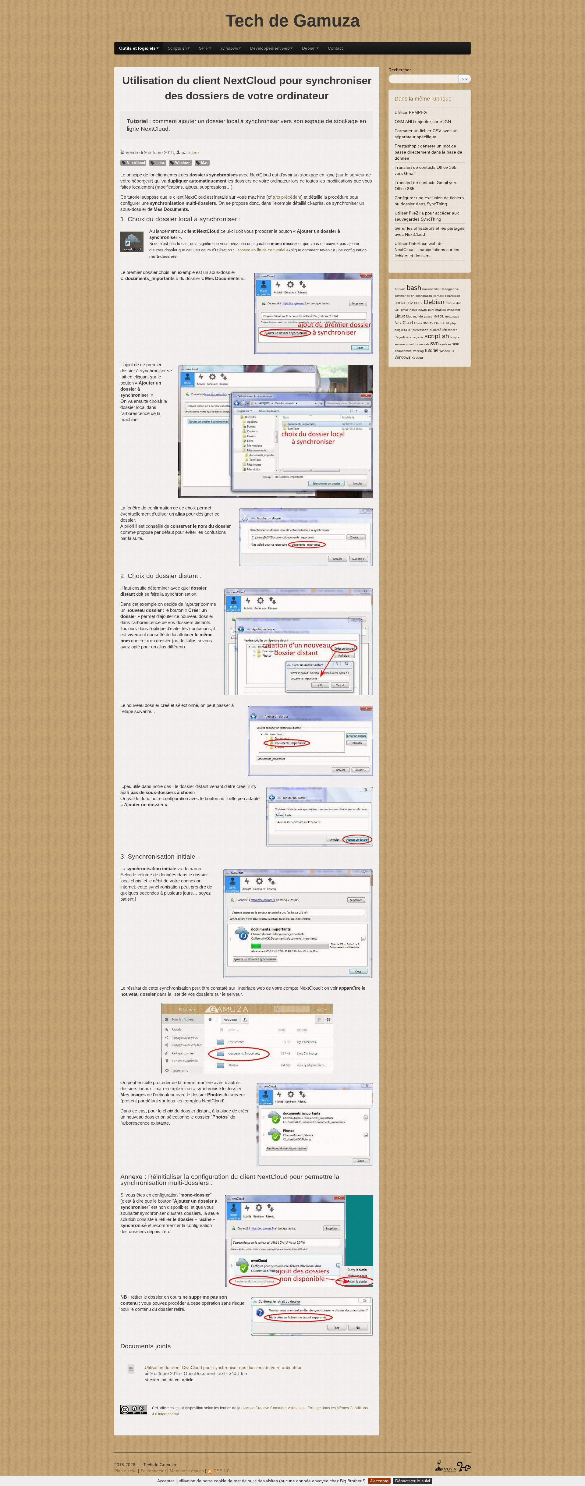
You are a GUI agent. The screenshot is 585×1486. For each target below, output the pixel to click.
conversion (452, 295)
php (453, 323)
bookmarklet (430, 289)
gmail (404, 309)
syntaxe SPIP (449, 344)
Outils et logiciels (137, 48)
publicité (435, 330)
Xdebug (417, 357)
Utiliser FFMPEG (411, 112)
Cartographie (450, 289)
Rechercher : (400, 69)
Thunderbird (403, 351)
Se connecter (153, 1470)
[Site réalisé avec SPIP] (464, 1466)
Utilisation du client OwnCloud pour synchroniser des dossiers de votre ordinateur (223, 1367)
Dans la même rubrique (423, 99)
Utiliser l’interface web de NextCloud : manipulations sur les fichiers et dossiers (427, 249)
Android (400, 289)
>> (464, 79)
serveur (400, 344)
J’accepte (379, 1480)
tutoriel (431, 350)
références (449, 330)
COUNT (400, 303)
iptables (440, 309)
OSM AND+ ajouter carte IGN (423, 121)
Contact (335, 48)
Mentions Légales (187, 1470)
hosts (413, 309)
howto (422, 309)
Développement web (270, 48)
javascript (453, 309)
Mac (204, 163)
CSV (409, 303)
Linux (159, 163)
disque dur (453, 303)
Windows (229, 48)
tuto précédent (287, 197)
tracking (418, 351)
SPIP (203, 48)
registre (418, 337)
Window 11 (447, 351)
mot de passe (422, 316)
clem (194, 152)
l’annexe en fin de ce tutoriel (260, 250)
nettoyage (452, 316)
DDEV (418, 303)
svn (434, 343)
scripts (454, 337)
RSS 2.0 (220, 1470)
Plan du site (125, 1470)
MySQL (439, 316)
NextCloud (135, 163)
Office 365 (421, 323)
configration (424, 295)
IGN (431, 309)
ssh (426, 344)
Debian (309, 48)
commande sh (404, 295)
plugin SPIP (403, 330)
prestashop (420, 330)
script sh (436, 335)
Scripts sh (177, 48)
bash (414, 288)
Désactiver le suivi (412, 1480)
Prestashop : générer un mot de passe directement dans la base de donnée (428, 152)
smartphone (414, 344)
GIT (397, 309)
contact (438, 295)
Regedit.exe (403, 337)
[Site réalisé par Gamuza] (445, 1466)
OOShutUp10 (439, 323)
